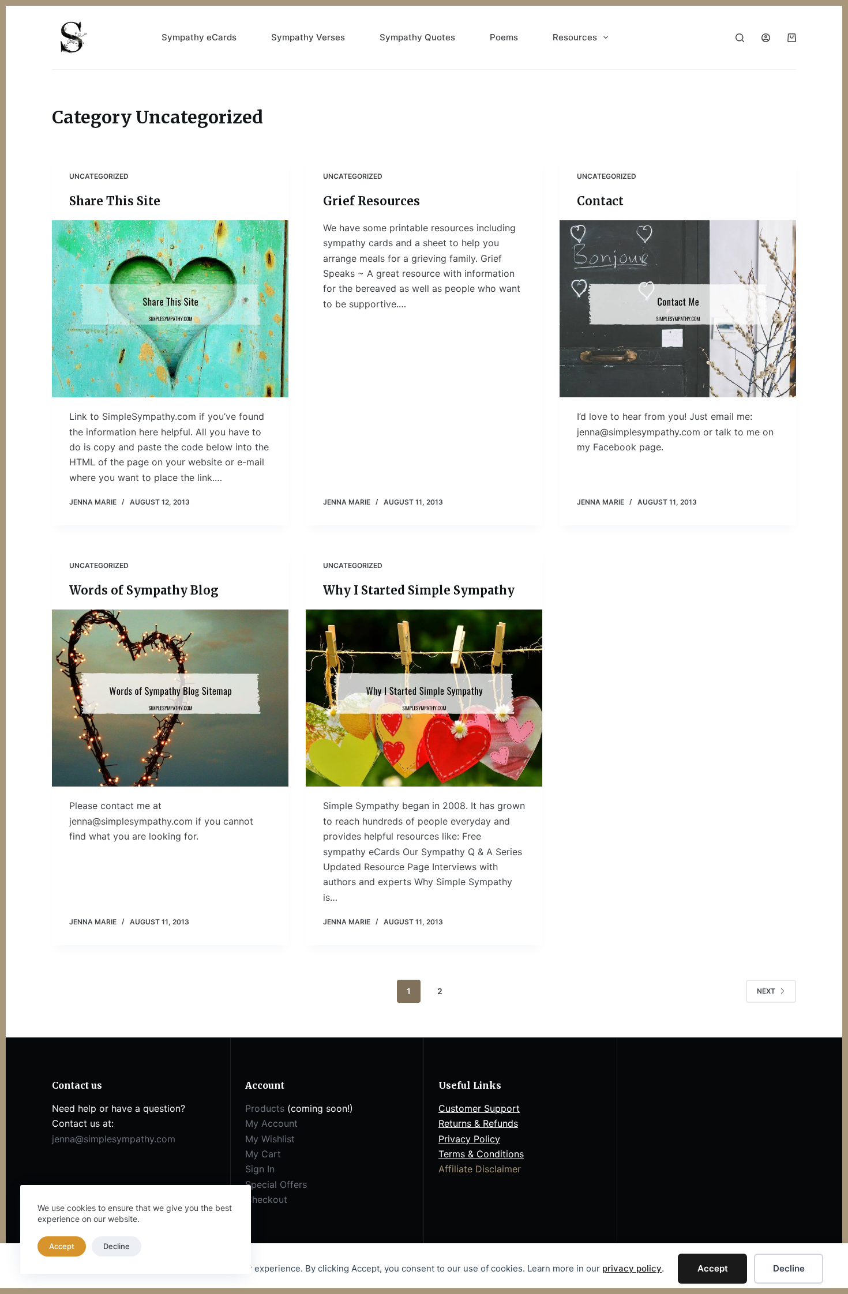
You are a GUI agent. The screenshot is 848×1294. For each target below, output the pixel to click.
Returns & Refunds (478, 1123)
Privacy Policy (469, 1139)
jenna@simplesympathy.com (113, 1139)
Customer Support (479, 1108)
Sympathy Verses (308, 37)
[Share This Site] (170, 309)
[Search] (740, 37)
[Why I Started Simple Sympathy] (424, 698)
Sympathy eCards (199, 37)
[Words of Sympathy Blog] (170, 698)
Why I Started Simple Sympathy (419, 590)
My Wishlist (270, 1139)
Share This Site (114, 201)
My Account (271, 1123)
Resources (575, 37)
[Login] (765, 37)
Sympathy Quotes (417, 37)
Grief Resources (371, 201)
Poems (504, 37)
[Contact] (678, 309)
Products (264, 1108)
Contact (600, 201)
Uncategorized (99, 176)
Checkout (266, 1199)
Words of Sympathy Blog (144, 590)
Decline (789, 1268)
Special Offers (276, 1184)
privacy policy (632, 1268)
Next (766, 991)
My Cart (263, 1154)
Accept (712, 1268)
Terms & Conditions (481, 1154)
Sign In (260, 1169)
